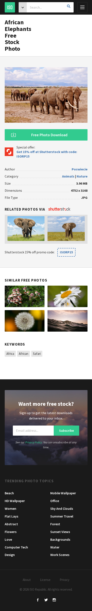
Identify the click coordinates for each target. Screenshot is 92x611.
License (45, 580)
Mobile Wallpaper (63, 493)
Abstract (11, 524)
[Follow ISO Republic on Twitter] (46, 600)
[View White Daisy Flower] (67, 296)
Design (10, 555)
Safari (37, 354)
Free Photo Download (49, 134)
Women (10, 508)
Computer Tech (16, 547)
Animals (68, 176)
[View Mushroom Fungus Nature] (25, 296)
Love (8, 539)
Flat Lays (11, 516)
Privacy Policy (33, 442)
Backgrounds (60, 539)
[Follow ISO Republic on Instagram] (54, 600)
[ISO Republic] (10, 7)
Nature (82, 176)
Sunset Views (60, 532)
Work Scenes (59, 555)
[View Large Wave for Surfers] (67, 321)
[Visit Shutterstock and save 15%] (59, 209)
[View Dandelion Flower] (25, 321)
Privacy (64, 580)
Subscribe (66, 430)
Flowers (10, 532)
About (27, 580)
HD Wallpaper (15, 501)
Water (54, 547)
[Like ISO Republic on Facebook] (38, 600)
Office (54, 501)
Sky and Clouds (61, 508)
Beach (9, 493)
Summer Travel (61, 516)
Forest (55, 524)
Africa (10, 354)
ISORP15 (66, 252)
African (23, 354)
